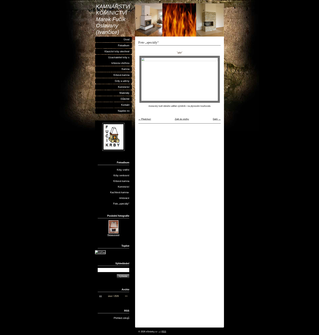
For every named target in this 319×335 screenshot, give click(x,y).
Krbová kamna (121, 75)
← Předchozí (144, 119)
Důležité (125, 99)
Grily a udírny (122, 81)
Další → (217, 119)
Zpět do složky (182, 119)
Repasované (113, 235)
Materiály (124, 93)
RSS (164, 331)
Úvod (126, 39)
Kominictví (123, 87)
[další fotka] (215, 79)
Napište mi (123, 111)
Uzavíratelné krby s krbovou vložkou (118, 60)
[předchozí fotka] (144, 79)
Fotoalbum (123, 45)
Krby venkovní (121, 175)
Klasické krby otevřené (117, 51)
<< (100, 296)
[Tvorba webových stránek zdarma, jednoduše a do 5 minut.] (159, 332)
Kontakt (125, 105)
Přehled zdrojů (121, 318)
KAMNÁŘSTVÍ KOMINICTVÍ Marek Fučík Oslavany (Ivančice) (113, 19)
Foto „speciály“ (121, 203)
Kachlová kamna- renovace (119, 195)
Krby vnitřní (123, 169)
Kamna (125, 69)
